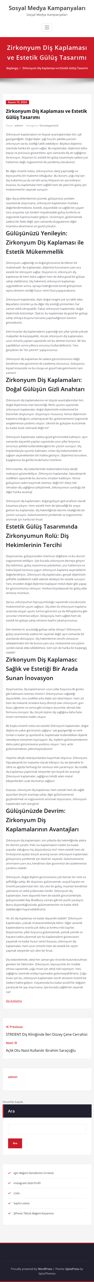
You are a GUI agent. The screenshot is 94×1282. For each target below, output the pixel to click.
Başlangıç (12, 68)
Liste (17, 1193)
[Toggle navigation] (47, 27)
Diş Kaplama (14, 1001)
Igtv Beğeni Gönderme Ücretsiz (34, 1173)
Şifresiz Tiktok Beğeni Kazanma (34, 1213)
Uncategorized (49, 125)
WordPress (45, 1269)
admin (19, 125)
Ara (11, 1111)
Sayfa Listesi (22, 1203)
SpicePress (72, 1269)
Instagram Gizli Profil (27, 1183)
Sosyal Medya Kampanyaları (47, 8)
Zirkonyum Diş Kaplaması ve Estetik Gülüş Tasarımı (55, 68)
